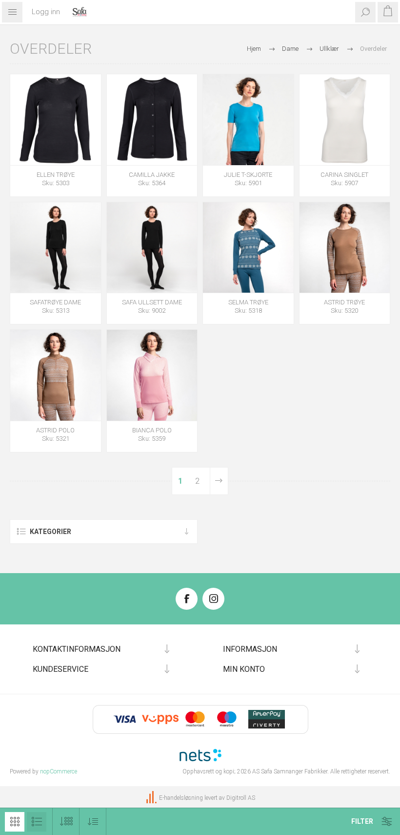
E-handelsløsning (181, 797)
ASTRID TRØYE (344, 302)
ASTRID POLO (55, 430)
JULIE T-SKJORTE (248, 174)
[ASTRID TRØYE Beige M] (345, 247)
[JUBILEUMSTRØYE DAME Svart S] (55, 247)
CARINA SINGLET (344, 174)
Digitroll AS (240, 797)
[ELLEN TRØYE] (55, 119)
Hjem (254, 48)
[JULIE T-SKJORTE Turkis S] (248, 119)
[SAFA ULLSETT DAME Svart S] (152, 247)
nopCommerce (58, 771)
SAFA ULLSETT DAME (152, 302)
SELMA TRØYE (248, 302)
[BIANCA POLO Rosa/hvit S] (152, 375)
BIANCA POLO (152, 430)
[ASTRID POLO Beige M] (55, 375)
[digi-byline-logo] (152, 797)
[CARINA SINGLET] (345, 119)
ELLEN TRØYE (56, 174)
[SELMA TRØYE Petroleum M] (248, 247)
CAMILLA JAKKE (152, 174)
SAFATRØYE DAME (55, 302)
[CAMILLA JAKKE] (152, 119)
